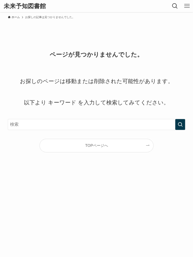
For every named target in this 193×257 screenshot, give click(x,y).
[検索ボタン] (175, 6)
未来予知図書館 (25, 6)
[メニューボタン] (187, 6)
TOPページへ (96, 145)
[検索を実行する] (180, 124)
